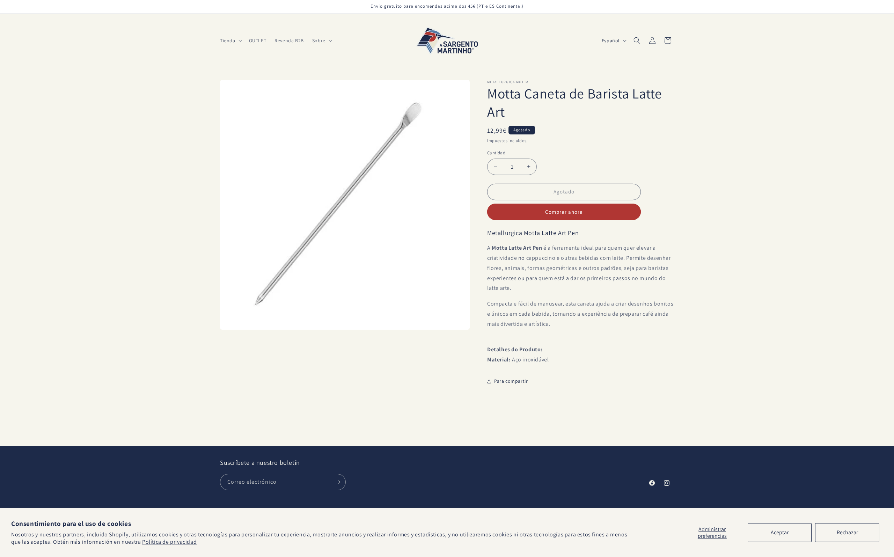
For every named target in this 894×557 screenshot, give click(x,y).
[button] (230, 40)
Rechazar (847, 532)
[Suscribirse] (337, 482)
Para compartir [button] (511, 381)
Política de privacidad (169, 541)
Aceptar (780, 532)
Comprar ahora (564, 211)
